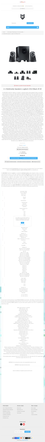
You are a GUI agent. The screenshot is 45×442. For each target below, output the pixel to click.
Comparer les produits (21, 411)
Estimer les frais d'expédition (29, 158)
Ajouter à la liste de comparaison (25, 161)
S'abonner (27, 431)
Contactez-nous (5, 417)
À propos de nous (6, 416)
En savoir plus (22, 224)
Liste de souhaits (34, 414)
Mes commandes (34, 409)
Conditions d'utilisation (7, 414)
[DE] (21, 2)
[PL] (23, 2)
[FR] (24, 2)
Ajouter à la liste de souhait (11, 161)
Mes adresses (33, 411)
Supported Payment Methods (8, 409)
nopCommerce (25, 440)
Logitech (24, 145)
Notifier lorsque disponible (23, 149)
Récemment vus (20, 409)
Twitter (21, 424)
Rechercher (30, 23)
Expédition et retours (6, 411)
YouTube (24, 424)
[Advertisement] (22, 395)
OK (22, 222)
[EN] (20, 2)
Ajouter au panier (15, 158)
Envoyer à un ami (37, 161)
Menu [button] (8, 27)
